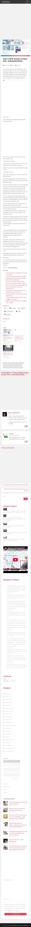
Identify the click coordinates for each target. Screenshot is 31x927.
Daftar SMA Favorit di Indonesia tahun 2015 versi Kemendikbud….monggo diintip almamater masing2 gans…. (18, 816)
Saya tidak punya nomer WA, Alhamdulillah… (16, 278)
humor (6, 714)
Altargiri (7, 694)
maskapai (7, 734)
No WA (11, 365)
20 (9, 772)
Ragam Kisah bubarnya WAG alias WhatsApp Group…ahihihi (7, 338)
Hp (22, 363)
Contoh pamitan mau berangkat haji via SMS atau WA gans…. (20, 337)
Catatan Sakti (8, 708)
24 (18, 772)
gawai (13, 363)
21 (11, 772)
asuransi (5, 363)
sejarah (7, 742)
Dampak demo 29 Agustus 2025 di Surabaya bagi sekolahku (16, 659)
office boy (11, 367)
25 (4, 775)
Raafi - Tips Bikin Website (14, 412)
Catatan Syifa (8, 711)
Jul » (17, 778)
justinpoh (7, 719)
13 (9, 769)
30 (16, 775)
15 (14, 769)
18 (4, 772)
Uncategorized (8, 751)
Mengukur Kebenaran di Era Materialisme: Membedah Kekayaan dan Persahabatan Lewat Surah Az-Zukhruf (14, 519)
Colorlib (14, 925)
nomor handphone (18, 365)
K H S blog (6, 2)
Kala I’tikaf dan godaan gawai (12, 280)
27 (9, 775)
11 (4, 769)
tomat (16, 367)
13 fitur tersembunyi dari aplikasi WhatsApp (16, 276)
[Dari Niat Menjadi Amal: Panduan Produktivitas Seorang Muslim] (5, 523)
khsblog (11, 433)
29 (14, 775)
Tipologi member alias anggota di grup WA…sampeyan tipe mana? (8, 353)
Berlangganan (15, 914)
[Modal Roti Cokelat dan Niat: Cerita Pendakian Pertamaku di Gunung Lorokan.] (5, 537)
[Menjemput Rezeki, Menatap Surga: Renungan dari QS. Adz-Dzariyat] (5, 530)
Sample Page (6, 786)
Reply (26, 426)
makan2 (7, 731)
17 (18, 769)
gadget (9, 363)
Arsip (4, 678)
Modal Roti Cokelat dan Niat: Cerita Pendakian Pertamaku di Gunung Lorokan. (14, 539)
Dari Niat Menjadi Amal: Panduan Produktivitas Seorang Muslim (14, 526)
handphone (18, 363)
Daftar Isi (5, 784)
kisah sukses (6, 365)
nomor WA (5, 367)
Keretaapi (7, 728)
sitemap (5, 789)
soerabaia (7, 745)
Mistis (6, 737)
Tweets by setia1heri (8, 880)
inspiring (18, 65)
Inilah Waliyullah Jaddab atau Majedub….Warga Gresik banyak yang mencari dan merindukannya (18, 825)
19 (6, 772)
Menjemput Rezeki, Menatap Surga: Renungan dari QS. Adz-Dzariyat (15, 533)
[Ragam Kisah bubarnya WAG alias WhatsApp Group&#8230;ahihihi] (8, 332)
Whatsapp (20, 367)
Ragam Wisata (8, 739)
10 (18, 766)
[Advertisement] (15, 20)
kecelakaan (7, 722)
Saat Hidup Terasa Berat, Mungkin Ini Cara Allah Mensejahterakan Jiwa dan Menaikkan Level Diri (14, 511)
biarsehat (7, 702)
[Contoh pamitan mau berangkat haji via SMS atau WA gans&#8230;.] (20, 332)
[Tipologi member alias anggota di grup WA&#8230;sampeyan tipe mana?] (8, 348)
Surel (7, 899)
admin (13, 65)
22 (14, 772)
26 (6, 775)
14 (11, 769)
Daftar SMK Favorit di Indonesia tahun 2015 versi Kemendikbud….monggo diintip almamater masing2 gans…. (18, 847)
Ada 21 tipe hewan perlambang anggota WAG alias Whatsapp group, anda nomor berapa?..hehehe (16, 286)
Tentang (5, 792)
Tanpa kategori (8, 748)
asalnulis (7, 699)
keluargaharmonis (9, 725)
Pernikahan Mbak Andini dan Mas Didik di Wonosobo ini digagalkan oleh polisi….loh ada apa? (18, 833)
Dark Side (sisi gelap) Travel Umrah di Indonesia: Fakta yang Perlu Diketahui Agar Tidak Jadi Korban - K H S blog (17, 621)
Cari (4, 496)
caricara (7, 705)
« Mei (14, 778)
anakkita (7, 696)
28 (11, 775)
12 (6, 769)
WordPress (26, 925)
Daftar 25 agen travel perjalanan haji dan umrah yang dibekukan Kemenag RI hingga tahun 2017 (17, 627)
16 (16, 769)
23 (16, 772)
